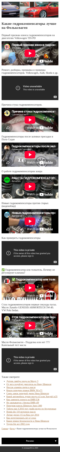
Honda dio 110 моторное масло (21, 412)
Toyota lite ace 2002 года (18, 424)
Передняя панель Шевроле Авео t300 (24, 406)
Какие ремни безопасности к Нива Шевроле (27, 421)
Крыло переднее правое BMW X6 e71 (24, 390)
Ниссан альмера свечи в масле (21, 387)
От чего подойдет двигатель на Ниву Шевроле (28, 384)
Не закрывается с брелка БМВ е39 (22, 402)
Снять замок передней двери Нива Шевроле (27, 393)
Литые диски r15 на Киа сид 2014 (22, 415)
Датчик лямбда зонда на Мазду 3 (22, 381)
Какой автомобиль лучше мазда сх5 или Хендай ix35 (31, 396)
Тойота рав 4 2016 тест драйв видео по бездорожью (31, 409)
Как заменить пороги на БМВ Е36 (22, 399)
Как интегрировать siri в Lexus (21, 418)
